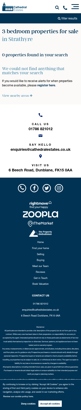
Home (40, 242)
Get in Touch (40, 277)
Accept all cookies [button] (50, 403)
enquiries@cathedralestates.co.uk (40, 309)
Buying (40, 259)
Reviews (40, 271)
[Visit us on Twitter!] (46, 188)
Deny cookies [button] (28, 403)
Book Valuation (40, 283)
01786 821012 (40, 303)
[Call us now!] (66, 8)
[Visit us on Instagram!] (59, 188)
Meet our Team (40, 266)
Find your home (40, 248)
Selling (40, 254)
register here (46, 85)
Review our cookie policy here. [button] (18, 396)
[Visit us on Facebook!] (34, 188)
